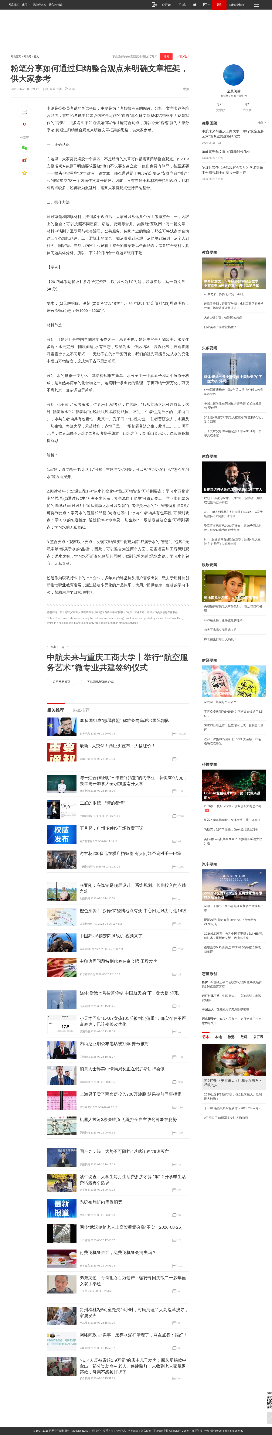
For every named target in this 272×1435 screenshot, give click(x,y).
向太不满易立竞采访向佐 (220, 629)
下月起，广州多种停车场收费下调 (111, 828)
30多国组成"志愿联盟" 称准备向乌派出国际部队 (124, 720)
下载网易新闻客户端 (100, 682)
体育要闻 (209, 456)
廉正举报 (197, 1430)
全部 (261, 122)
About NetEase (79, 1430)
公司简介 (96, 1430)
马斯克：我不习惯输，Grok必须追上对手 (231, 829)
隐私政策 (146, 1430)
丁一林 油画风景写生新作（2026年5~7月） (232, 1108)
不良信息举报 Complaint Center (171, 1430)
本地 (218, 1037)
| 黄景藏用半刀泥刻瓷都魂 (225, 1009)
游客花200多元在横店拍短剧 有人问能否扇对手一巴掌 (130, 853)
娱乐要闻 (209, 565)
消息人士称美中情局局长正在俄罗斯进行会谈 (122, 1069)
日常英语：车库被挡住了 (220, 327)
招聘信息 (121, 1430)
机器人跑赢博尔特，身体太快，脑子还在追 (232, 820)
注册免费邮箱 (236, 4)
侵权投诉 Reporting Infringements (223, 1430)
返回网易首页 (61, 682)
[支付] (195, 4)
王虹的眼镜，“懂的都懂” (102, 803)
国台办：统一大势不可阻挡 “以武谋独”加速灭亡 (124, 1151)
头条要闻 (209, 348)
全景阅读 (56, 89)
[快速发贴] (24, 112)
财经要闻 (209, 660)
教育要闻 (209, 252)
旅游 (231, 1037)
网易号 (27, 56)
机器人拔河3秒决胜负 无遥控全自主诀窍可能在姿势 (128, 1119)
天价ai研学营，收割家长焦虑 (223, 317)
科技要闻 (209, 764)
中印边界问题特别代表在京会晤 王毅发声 (118, 961)
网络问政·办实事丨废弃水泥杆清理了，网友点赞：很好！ (133, 1335)
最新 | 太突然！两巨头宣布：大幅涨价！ (118, 745)
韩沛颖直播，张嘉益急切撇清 (223, 620)
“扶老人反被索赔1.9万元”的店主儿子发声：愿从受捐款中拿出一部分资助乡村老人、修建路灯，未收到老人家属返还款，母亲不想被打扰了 (133, 1366)
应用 (24, 4)
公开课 (258, 1037)
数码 (244, 1037)
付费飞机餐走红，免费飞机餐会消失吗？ (118, 1252)
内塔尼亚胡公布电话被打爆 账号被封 (114, 1043)
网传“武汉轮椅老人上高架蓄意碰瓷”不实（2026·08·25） (132, 1227)
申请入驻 (182, 56)
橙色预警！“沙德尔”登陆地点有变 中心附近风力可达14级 (133, 910)
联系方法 (108, 1430)
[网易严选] (182, 4)
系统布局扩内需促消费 (101, 1202)
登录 (219, 4)
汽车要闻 (209, 864)
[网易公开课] (167, 4)
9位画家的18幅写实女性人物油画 (226, 1117)
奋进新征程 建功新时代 (234, 95)
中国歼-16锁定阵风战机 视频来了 (111, 936)
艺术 (205, 1037)
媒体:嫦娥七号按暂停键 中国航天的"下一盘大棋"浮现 (129, 993)
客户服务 (133, 1430)
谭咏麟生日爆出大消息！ (220, 639)
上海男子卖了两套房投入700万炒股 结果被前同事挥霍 (130, 1094)
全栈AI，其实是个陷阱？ (220, 702)
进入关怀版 (55, 4)
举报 (186, 89)
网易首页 (13, 4)
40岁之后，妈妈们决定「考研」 (225, 294)
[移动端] (154, 4)
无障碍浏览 (39, 4)
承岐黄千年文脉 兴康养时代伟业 (226, 152)
